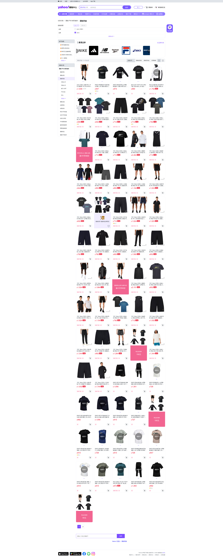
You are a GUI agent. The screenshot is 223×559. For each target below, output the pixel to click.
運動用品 (62, 131)
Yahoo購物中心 (67, 7)
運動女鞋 (62, 75)
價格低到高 (139, 60)
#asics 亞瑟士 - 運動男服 (119, 541)
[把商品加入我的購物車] (90, 93)
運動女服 (62, 102)
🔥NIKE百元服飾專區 (65, 51)
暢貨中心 (88, 14)
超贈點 (161, 14)
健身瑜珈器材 (63, 125)
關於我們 (138, 555)
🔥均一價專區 (63, 58)
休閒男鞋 (62, 105)
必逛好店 (120, 14)
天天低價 (104, 14)
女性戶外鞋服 (63, 115)
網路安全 (151, 555)
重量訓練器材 (63, 128)
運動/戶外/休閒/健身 (64, 68)
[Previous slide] (77, 72)
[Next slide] (91, 72)
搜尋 (121, 536)
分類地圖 (163, 555)
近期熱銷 (153, 60)
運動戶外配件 (63, 135)
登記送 (80, 14)
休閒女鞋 (62, 108)
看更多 (136, 14)
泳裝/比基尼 (63, 118)
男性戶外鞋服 (63, 111)
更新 (164, 552)
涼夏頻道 (112, 14)
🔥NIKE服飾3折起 (64, 45)
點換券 (72, 14)
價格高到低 (146, 60)
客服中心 (131, 555)
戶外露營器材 (63, 121)
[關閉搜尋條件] (87, 7)
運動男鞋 (62, 72)
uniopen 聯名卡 (149, 14)
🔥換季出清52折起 (64, 48)
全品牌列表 (160, 43)
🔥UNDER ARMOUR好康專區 (67, 55)
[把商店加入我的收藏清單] (109, 226)
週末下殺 (128, 14)
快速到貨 (96, 14)
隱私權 (157, 555)
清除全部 (83, 25)
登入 (138, 7)
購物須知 (144, 555)
